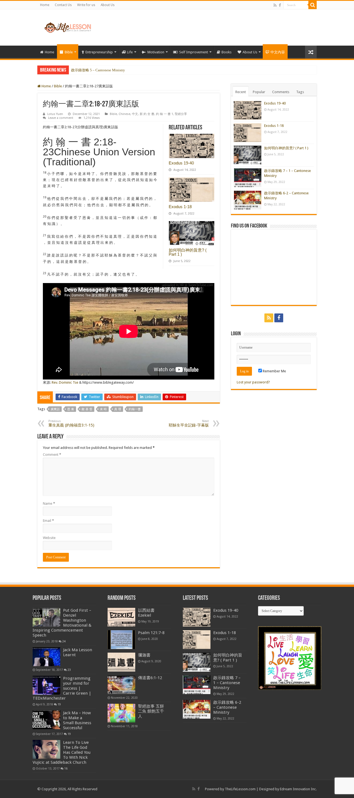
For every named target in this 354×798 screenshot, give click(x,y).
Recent (240, 92)
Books (226, 52)
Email (48, 521)
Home (44, 5)
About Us (107, 5)
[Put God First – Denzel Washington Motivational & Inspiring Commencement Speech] (46, 617)
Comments (280, 92)
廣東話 (55, 409)
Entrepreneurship (99, 52)
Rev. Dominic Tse (65, 382)
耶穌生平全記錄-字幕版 (189, 423)
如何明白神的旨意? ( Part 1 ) (188, 252)
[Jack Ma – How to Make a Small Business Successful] (46, 719)
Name (49, 503)
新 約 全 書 (147, 114)
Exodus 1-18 (180, 206)
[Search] (312, 5)
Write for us (86, 5)
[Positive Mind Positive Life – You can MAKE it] (67, 26)
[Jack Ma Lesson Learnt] (46, 656)
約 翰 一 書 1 (164, 114)
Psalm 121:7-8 (151, 632)
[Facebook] (280, 5)
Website (49, 538)
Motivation (155, 52)
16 (65, 768)
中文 (135, 114)
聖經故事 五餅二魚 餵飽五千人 (151, 711)
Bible (69, 52)
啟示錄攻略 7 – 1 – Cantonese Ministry (227, 682)
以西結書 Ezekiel (146, 613)
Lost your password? (253, 382)
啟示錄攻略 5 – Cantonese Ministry (98, 70)
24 (64, 641)
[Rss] (275, 5)
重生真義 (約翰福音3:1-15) (71, 423)
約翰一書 (135, 409)
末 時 (103, 409)
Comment (52, 454)
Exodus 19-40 (181, 163)
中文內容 (277, 52)
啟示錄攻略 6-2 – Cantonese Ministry (227, 707)
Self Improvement (193, 52)
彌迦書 (144, 655)
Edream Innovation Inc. (298, 789)
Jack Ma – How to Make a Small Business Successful (77, 720)
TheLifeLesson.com (240, 789)
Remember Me (274, 371)
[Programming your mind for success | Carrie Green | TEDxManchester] (46, 685)
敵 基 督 (87, 409)
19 (59, 704)
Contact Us (63, 5)
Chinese (124, 114)
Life (130, 52)
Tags (300, 92)
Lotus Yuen (55, 114)
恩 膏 (70, 409)
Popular (259, 92)
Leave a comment (60, 118)
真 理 (117, 409)
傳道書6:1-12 (150, 677)
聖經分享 (181, 114)
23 (69, 669)
